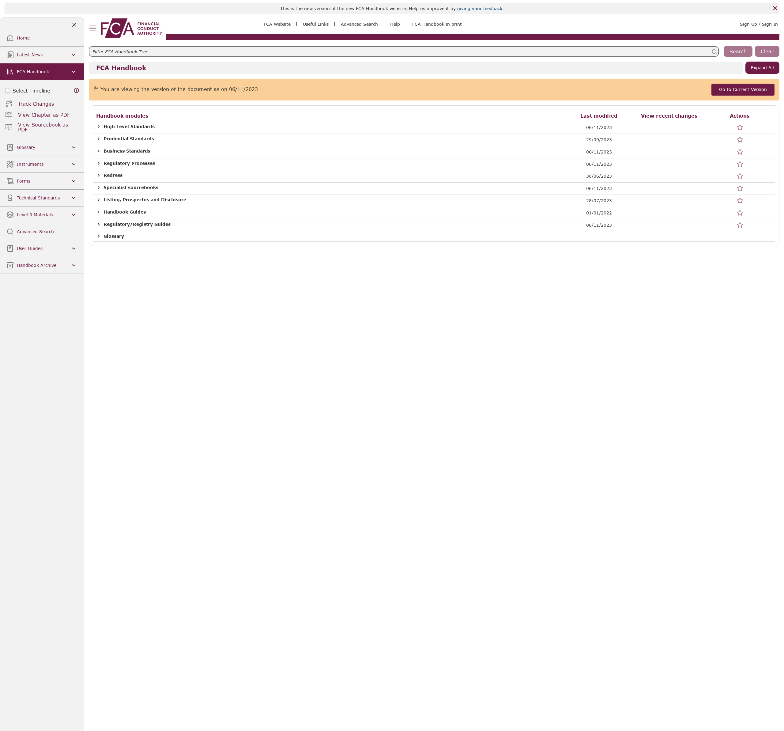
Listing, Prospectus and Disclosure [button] (145, 199)
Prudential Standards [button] (129, 138)
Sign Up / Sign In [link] (759, 24)
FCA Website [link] (277, 24)
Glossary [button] (114, 236)
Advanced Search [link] (359, 24)
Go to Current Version (743, 89)
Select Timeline (31, 90)
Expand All (762, 67)
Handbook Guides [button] (125, 212)
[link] (131, 28)
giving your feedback (479, 8)
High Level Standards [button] (129, 126)
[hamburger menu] (92, 28)
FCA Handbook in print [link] (437, 24)
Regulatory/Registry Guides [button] (137, 224)
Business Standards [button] (127, 151)
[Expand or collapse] (98, 126)
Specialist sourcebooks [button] (131, 187)
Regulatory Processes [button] (129, 163)
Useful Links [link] (316, 24)
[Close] (775, 8)
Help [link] (395, 24)
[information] (76, 90)
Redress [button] (113, 175)
